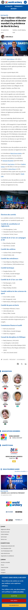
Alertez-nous (4, 539)
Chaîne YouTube (4, 567)
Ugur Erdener (10, 59)
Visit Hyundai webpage (9, 512)
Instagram (3, 572)
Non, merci (14, 600)
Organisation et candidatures (7, 556)
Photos (2, 565)
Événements (18, 6)
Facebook (3, 570)
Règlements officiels (5, 529)
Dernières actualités (20, 471)
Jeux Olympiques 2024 (6, 548)
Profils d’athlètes (5, 534)
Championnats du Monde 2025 (8, 546)
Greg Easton (11, 164)
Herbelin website (18, 520)
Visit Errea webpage (18, 512)
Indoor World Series (5, 553)
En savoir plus (14, 605)
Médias (4, 559)
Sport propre (4, 536)
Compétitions (6, 543)
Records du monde (5, 532)
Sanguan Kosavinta (8, 160)
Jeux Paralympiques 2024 (6, 551)
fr (3, 2)
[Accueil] (13, 2)
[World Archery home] (14, 504)
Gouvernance (21, 359)
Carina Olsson (12, 169)
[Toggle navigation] (25, 2)
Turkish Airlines (9, 520)
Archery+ (14, 9)
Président (12, 359)
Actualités (8, 6)
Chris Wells (9, 37)
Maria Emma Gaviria (16, 153)
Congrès (5, 359)
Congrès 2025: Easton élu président (13, 493)
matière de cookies (18, 592)
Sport (3, 526)
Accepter (14, 596)
